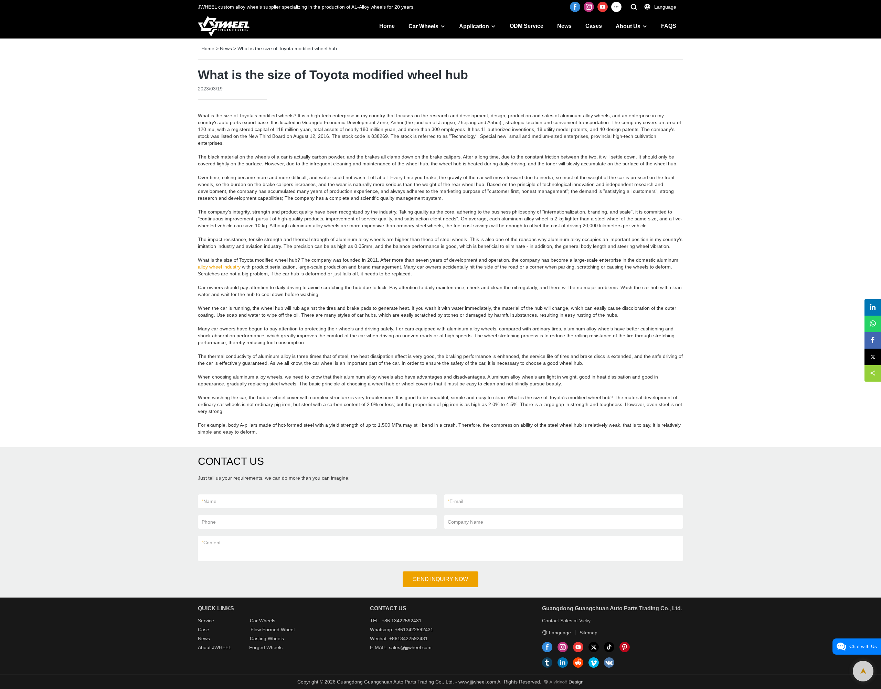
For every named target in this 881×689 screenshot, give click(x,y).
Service (206, 620)
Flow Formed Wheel (273, 629)
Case (203, 629)
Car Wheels (423, 26)
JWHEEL (221, 647)
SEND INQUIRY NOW (440, 579)
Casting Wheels (267, 638)
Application (474, 26)
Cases (593, 26)
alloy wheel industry (219, 267)
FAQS (668, 26)
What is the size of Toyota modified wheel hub (287, 48)
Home (387, 26)
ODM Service (526, 26)
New (203, 638)
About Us (628, 26)
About (205, 647)
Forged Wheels (266, 647)
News (564, 26)
